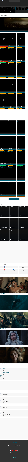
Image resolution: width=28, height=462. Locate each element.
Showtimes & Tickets (2, 46)
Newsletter (17, 450)
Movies (6, 445)
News (21, 445)
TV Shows (9, 445)
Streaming (11, 445)
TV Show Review (4, 369)
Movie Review (4, 377)
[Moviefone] (4, 1)
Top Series (2, 405)
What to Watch (16, 445)
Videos (19, 445)
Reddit (23, 270)
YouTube (4, 270)
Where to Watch (10, 46)
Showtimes (14, 445)
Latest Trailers (3, 276)
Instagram (23, 267)
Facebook (4, 267)
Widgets (18, 450)
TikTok (16, 450)
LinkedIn (14, 270)
